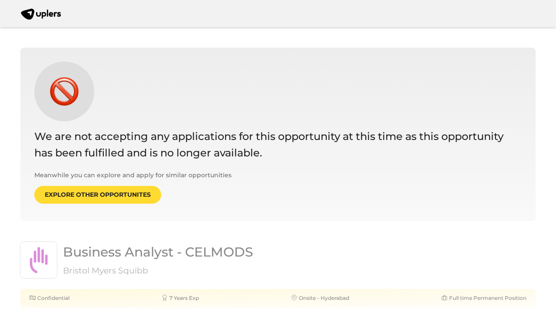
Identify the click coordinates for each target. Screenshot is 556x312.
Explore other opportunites (98, 194)
